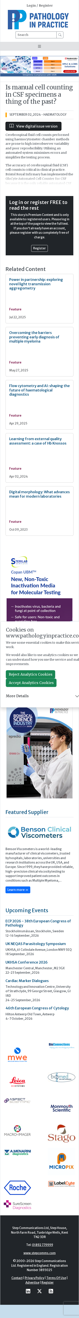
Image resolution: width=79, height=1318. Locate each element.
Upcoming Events (26, 910)
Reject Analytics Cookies (30, 674)
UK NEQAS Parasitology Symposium (35, 944)
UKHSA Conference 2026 (26, 962)
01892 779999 (42, 1245)
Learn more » (17, 890)
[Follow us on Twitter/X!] (39, 1291)
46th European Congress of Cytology (37, 1008)
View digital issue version (36, 126)
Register (46, 5)
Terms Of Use (56, 1278)
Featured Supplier (26, 812)
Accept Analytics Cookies (31, 682)
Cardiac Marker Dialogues (27, 981)
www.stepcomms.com (39, 1253)
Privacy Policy (34, 1278)
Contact (17, 1278)
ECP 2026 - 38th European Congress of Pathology (38, 923)
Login (31, 5)
